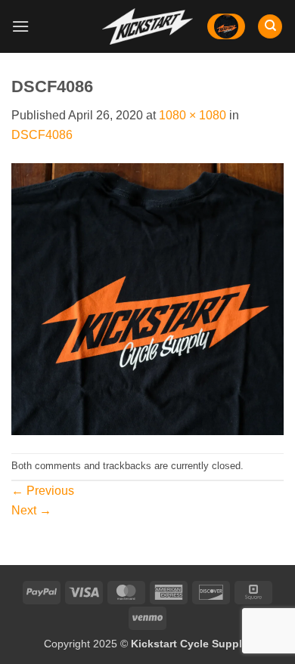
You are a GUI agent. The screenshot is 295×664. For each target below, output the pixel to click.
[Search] (270, 26)
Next (31, 510)
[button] (20, 26)
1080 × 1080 (192, 115)
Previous (42, 490)
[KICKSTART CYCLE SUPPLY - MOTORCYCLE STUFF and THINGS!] (147, 26)
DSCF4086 (42, 134)
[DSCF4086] (147, 298)
